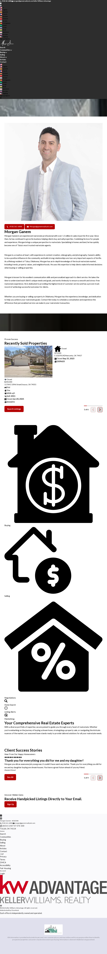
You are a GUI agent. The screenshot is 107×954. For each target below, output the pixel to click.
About (2, 57)
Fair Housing (5, 868)
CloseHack (15, 910)
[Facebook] (5, 306)
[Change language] (2, 8)
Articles (3, 60)
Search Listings (14, 409)
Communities (5, 50)
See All (10, 777)
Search (2, 47)
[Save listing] (5, 379)
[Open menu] (0, 98)
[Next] (100, 409)
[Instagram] (7, 306)
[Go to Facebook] (0, 3)
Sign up (2, 39)
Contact (3, 62)
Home (2, 831)
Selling (2, 55)
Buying (2, 52)
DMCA (3, 862)
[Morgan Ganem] (53, 903)
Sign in (7, 39)
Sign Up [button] (10, 804)
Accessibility (5, 865)
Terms (2, 859)
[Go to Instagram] (0, 5)
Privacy (3, 856)
